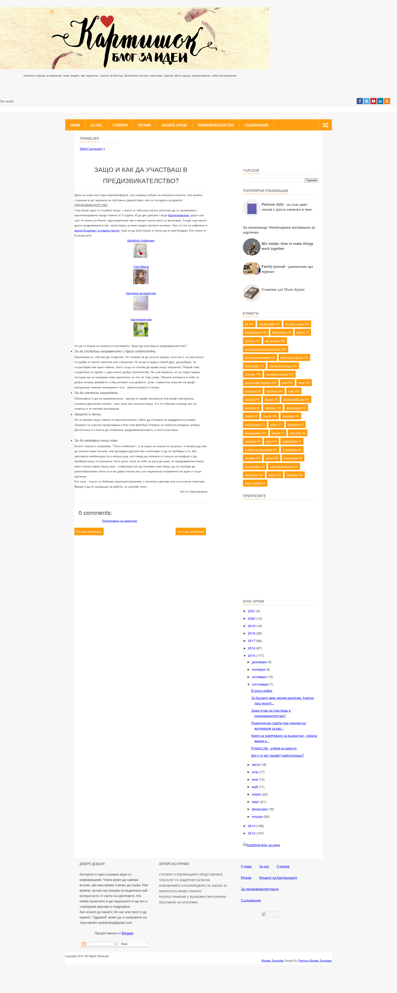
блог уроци (251, 366)
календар (251, 391)
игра (284, 382)
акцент (301, 332)
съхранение (290, 450)
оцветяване (293, 408)
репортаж (294, 424)
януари (258, 816)
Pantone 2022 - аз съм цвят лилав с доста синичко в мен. (287, 207)
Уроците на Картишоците (278, 877)
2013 (252, 833)
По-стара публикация (191, 531)
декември (260, 662)
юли (255, 772)
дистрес (250, 374)
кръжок (269, 399)
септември (260, 684)
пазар (248, 416)
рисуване (295, 433)
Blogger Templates (273, 960)
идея (301, 382)
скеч (268, 441)
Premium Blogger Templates (315, 960)
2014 (252, 825)
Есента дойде (261, 690)
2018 (252, 633)
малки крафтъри (293, 399)
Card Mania (141, 267)
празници (288, 416)
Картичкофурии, (179, 215)
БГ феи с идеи (294, 324)
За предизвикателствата (260, 889)
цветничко (251, 475)
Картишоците (253, 332)
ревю (273, 424)
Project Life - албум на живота (274, 748)
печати (267, 416)
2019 (252, 625)
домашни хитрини (277, 374)
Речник (144, 125)
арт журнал (272, 341)
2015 (252, 655)
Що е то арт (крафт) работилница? (277, 755)
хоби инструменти (281, 466)
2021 (252, 611)
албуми (249, 341)
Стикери (120, 125)
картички (271, 391)
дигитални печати (280, 366)
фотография (253, 466)
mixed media (266, 324)
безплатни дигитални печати (263, 349)
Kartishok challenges (140, 240)
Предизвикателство (216, 125)
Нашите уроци (174, 125)
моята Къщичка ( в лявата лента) (97, 230)
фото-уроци (291, 458)
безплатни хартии (292, 357)
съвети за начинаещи (258, 450)
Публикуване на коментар (119, 521)
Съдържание (256, 125)
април (257, 794)
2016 (252, 648)
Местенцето (279, 332)
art (246, 324)
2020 (252, 618)
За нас (96, 125)
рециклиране (253, 433)
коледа (249, 399)
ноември (259, 669)
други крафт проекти (258, 382)
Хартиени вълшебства (141, 293)
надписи (270, 408)
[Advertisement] (274, 566)
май (255, 786)
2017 (252, 640)
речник (276, 433)
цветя (272, 475)
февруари (260, 809)
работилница (253, 424)
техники (250, 458)
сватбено (250, 441)
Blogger (127, 933)
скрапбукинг (290, 441)
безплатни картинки (257, 357)
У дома (246, 866)
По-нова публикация (89, 531)
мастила (250, 408)
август (257, 764)
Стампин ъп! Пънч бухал (283, 289)
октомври (259, 676)
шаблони (292, 475)
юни (255, 779)
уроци (269, 458)
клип (291, 391)
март (256, 801)
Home (75, 125)
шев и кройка (253, 483)
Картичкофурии (141, 319)
